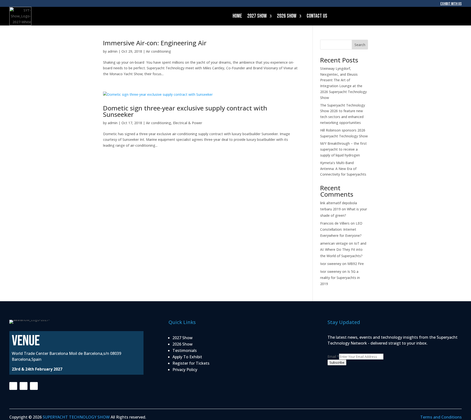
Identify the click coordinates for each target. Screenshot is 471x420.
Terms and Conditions (441, 417)
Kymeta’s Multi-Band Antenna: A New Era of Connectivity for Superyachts (343, 168)
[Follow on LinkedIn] (34, 386)
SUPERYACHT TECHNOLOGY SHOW (76, 417)
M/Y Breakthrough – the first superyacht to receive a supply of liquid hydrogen (343, 149)
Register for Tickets (190, 363)
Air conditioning (158, 51)
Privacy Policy (184, 369)
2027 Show (257, 16)
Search (359, 44)
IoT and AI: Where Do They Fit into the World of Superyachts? (343, 249)
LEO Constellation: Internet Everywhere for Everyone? (341, 229)
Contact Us (317, 16)
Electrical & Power (187, 122)
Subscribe (336, 362)
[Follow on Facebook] (13, 386)
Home (237, 16)
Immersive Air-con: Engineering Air (155, 42)
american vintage (334, 243)
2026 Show (286, 16)
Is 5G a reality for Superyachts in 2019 (340, 277)
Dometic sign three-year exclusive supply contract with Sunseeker (185, 111)
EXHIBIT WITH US (451, 3)
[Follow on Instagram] (23, 386)
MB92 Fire (355, 263)
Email (333, 356)
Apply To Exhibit (187, 357)
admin (113, 51)
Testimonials (184, 350)
